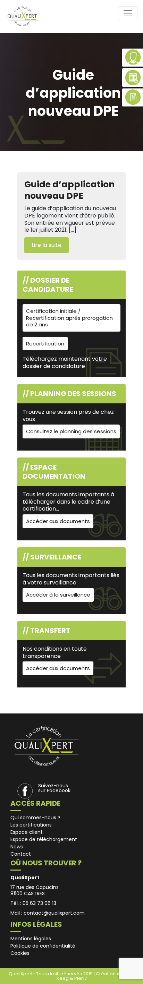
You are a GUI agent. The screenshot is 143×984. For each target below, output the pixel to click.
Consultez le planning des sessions (71, 431)
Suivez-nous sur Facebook (54, 788)
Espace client (26, 832)
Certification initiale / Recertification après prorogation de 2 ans (69, 317)
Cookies (20, 953)
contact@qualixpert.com (54, 912)
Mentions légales (30, 938)
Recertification (45, 343)
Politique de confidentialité (42, 945)
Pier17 (80, 978)
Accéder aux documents (58, 521)
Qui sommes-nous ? (35, 817)
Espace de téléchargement (43, 839)
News (16, 846)
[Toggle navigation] (127, 13)
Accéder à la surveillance (58, 594)
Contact (20, 853)
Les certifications (31, 824)
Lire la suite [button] (46, 245)
